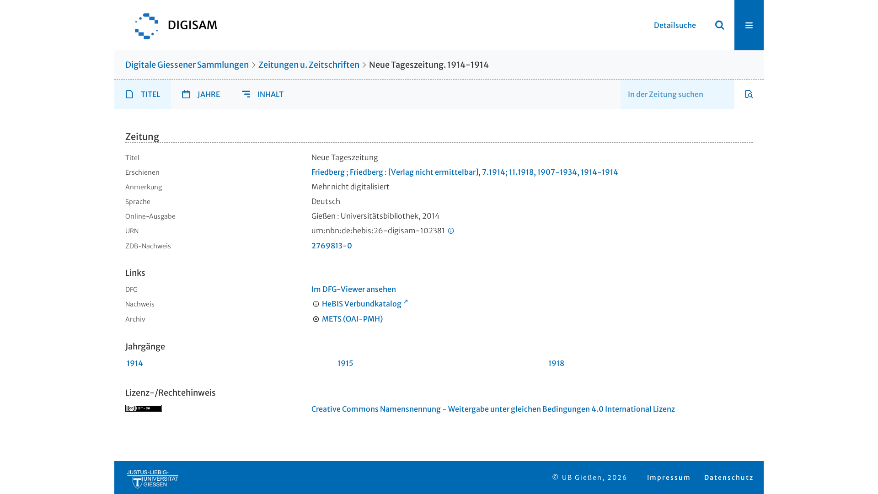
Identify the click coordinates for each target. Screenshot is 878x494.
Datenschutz (729, 477)
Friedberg (328, 172)
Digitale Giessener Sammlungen (187, 64)
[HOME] (171, 25)
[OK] (719, 25)
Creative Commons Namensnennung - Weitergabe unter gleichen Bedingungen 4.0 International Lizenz (493, 408)
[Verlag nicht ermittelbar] (433, 172)
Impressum (669, 477)
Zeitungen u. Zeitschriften (308, 64)
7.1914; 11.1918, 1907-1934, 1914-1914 (550, 172)
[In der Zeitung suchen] (749, 94)
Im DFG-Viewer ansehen (353, 289)
